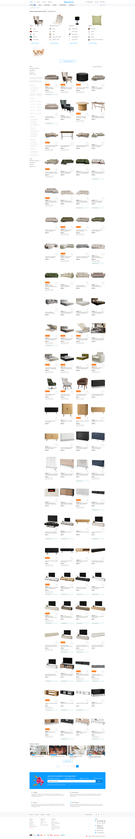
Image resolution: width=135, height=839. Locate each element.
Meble (31, 820)
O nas (52, 820)
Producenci (44, 1)
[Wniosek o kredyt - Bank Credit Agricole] (63, 835)
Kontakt (52, 829)
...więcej (64, 784)
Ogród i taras (32, 824)
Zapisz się (99, 781)
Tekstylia (31, 823)
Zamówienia (43, 819)
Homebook (53, 819)
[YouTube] (96, 814)
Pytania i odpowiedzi (44, 824)
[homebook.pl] (69, 2)
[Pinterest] (101, 814)
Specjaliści (50, 1)
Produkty (31, 814)
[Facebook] (94, 814)
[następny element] (105, 751)
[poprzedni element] (29, 751)
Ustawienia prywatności (55, 827)
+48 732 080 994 (101, 821)
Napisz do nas (100, 830)
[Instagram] (99, 814)
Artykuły (48, 814)
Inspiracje (38, 1)
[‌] (35, 85)
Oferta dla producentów (55, 823)
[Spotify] (104, 814)
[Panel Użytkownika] (96, 2)
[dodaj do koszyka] (56, 84)
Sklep (31, 1)
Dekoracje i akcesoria (33, 826)
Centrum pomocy (100, 832)
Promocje (31, 827)
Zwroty (42, 823)
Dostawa (42, 820)
